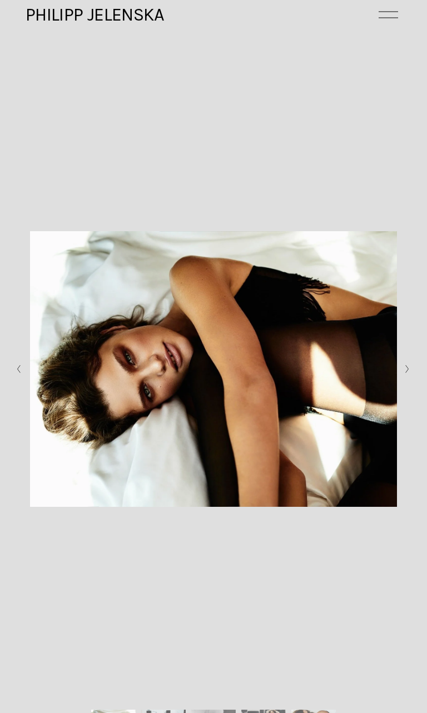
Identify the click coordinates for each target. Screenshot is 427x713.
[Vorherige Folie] (19, 369)
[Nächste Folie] (407, 369)
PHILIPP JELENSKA (95, 14)
